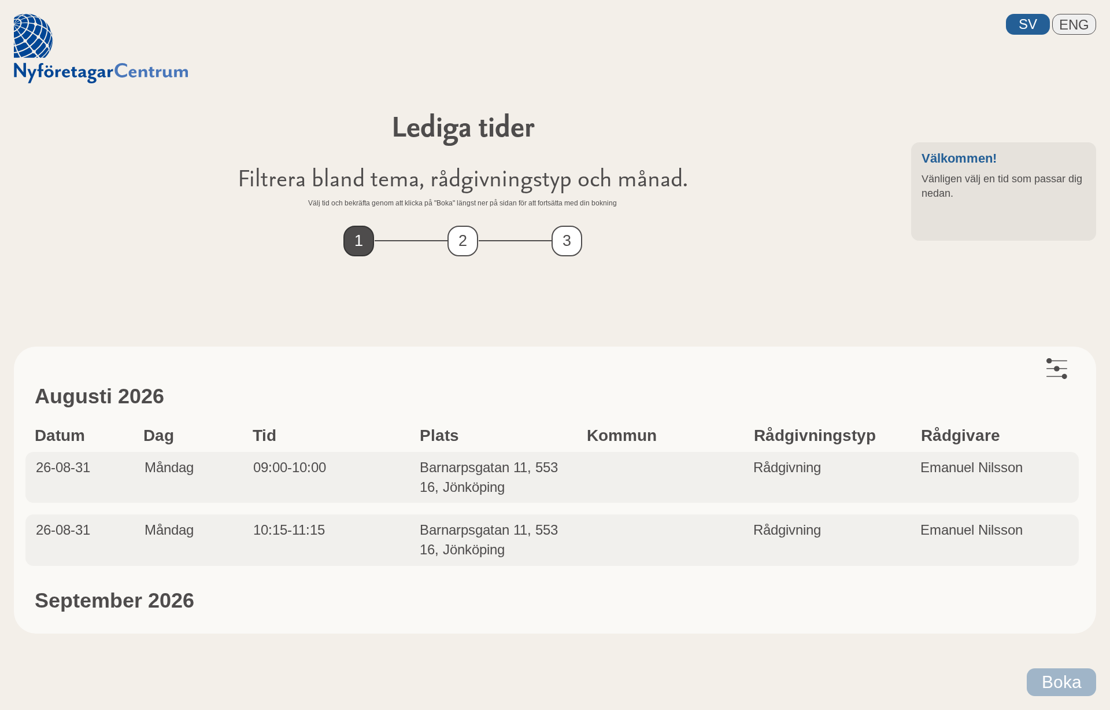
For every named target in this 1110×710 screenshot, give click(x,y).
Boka (1062, 681)
